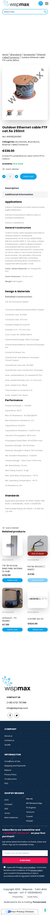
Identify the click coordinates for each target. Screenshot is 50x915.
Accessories (29, 54)
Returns (7, 770)
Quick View (12, 553)
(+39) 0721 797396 (16, 702)
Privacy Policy (10, 774)
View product (38, 580)
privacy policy (37, 870)
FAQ (6, 783)
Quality (7, 745)
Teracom (30, 812)
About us (8, 736)
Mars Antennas (11, 817)
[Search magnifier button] (45, 11)
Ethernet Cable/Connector (15, 144)
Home (5, 54)
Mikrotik (29, 799)
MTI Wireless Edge (34, 803)
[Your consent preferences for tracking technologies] (45, 910)
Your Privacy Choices (22, 911)
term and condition (27, 867)
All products (16, 54)
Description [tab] (12, 188)
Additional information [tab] (19, 194)
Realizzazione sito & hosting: (25, 902)
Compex (8, 804)
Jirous (7, 813)
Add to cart (28, 176)
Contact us (9, 740)
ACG (6, 800)
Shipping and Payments (15, 766)
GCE (6, 809)
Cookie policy (10, 779)
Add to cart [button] (12, 580)
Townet (29, 816)
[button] (42, 69)
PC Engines (31, 807)
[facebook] (10, 715)
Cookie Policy (32, 897)
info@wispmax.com (17, 708)
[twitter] (16, 715)
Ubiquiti (29, 821)
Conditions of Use (12, 761)
